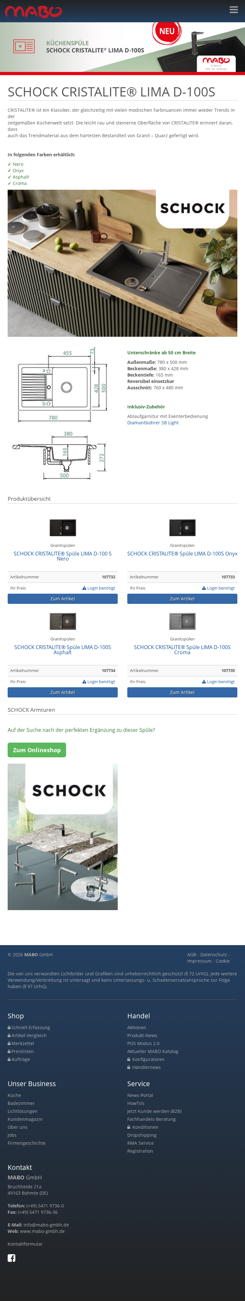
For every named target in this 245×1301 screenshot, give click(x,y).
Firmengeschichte (27, 1143)
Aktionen (136, 1027)
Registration (140, 1151)
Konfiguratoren (148, 1059)
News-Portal (140, 1095)
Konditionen (145, 1127)
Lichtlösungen (23, 1111)
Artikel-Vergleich (29, 1035)
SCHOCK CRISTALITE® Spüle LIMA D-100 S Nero (63, 556)
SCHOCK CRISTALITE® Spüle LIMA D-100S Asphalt (62, 650)
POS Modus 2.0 (143, 1043)
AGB (191, 954)
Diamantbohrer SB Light (153, 423)
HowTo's (136, 1103)
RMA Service (140, 1143)
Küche (14, 1095)
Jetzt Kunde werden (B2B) (154, 1111)
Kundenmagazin (25, 1119)
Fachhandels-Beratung (151, 1119)
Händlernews (146, 1067)
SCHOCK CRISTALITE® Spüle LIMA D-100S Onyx (182, 554)
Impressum (199, 961)
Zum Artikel (62, 599)
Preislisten (22, 1051)
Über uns (17, 1127)
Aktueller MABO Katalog (152, 1051)
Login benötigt (100, 588)
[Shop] (234, 10)
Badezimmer (21, 1103)
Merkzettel (22, 1043)
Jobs (12, 1135)
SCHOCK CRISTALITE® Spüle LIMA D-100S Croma (182, 650)
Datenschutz (213, 954)
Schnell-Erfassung (30, 1027)
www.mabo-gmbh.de (42, 1231)
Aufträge (20, 1059)
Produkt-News (142, 1035)
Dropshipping (142, 1135)
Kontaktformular (25, 1244)
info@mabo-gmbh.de (46, 1225)
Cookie (223, 961)
